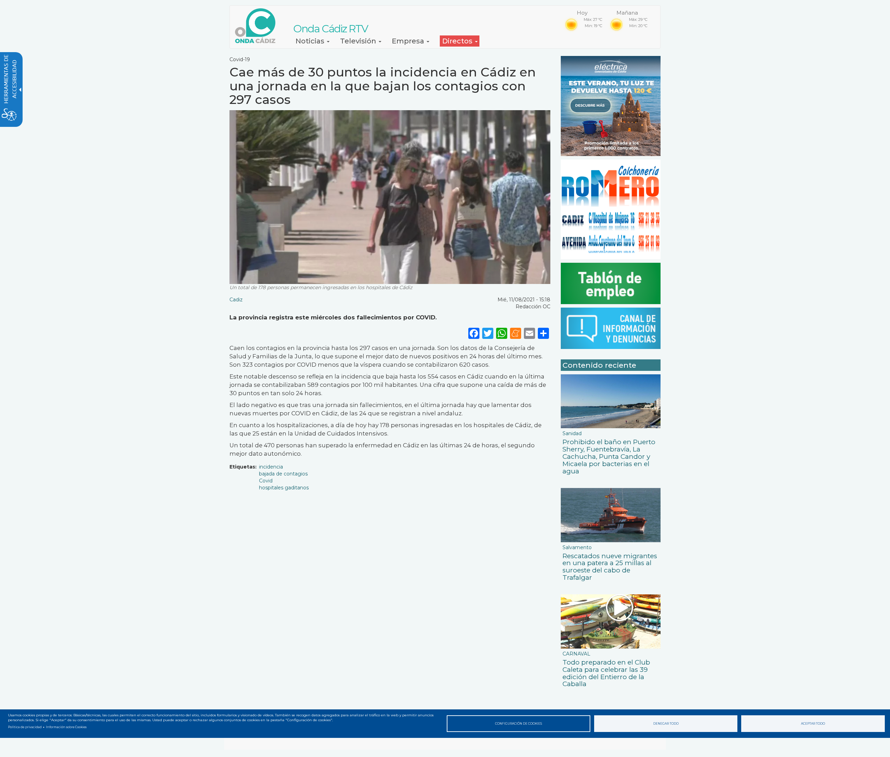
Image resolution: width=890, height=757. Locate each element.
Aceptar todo (813, 723)
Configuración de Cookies (518, 723)
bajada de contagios (283, 474)
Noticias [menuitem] (311, 41)
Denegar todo (666, 723)
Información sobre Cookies (66, 727)
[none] (543, 333)
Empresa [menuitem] (409, 41)
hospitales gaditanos (284, 488)
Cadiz (236, 299)
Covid (266, 481)
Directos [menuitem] (458, 41)
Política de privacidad (25, 727)
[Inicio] (258, 25)
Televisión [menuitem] (359, 41)
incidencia (271, 467)
